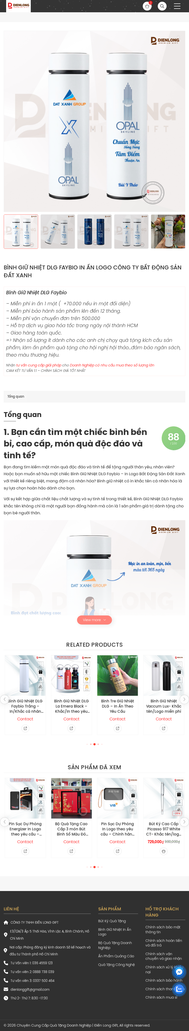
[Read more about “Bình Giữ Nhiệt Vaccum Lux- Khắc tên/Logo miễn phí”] (163, 728)
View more (92, 619)
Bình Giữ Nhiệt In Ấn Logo (114, 932)
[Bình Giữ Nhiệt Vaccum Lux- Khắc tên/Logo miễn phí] (164, 675)
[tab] (16, 396)
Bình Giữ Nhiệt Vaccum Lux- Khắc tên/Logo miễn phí (163, 706)
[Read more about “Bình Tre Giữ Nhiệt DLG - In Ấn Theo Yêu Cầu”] (117, 728)
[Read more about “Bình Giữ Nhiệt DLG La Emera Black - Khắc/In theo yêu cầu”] (71, 728)
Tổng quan (15, 396)
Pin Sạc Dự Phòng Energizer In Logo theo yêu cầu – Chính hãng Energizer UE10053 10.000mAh (25, 829)
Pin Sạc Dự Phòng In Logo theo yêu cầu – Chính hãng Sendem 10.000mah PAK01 (118, 829)
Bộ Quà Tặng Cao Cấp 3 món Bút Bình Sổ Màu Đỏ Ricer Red (71, 829)
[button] (177, 6)
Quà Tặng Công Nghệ (116, 964)
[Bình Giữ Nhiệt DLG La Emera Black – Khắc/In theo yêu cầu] (71, 675)
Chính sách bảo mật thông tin (162, 929)
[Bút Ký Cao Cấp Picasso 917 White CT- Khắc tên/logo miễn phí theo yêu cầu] (164, 798)
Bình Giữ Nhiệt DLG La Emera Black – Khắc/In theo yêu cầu (71, 706)
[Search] (162, 6)
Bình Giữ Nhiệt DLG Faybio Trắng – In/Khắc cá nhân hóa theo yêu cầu (25, 706)
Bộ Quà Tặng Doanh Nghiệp (115, 945)
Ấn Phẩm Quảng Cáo (116, 956)
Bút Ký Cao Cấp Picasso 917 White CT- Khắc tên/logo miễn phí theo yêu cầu (163, 829)
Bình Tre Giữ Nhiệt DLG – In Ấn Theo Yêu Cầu (117, 706)
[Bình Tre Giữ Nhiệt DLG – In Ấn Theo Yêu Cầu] (117, 675)
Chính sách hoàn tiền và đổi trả (163, 943)
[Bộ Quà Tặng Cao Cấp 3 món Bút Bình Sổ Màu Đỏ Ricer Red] (71, 798)
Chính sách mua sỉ (161, 997)
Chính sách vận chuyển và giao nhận (163, 956)
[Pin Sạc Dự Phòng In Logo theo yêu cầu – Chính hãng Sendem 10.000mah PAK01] (117, 798)
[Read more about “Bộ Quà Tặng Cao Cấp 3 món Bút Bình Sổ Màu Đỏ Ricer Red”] (71, 851)
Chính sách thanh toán (165, 989)
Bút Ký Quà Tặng (112, 921)
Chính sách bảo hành (163, 980)
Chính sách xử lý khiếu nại (164, 970)
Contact (25, 719)
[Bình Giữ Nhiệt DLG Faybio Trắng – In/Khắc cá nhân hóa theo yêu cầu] (25, 675)
